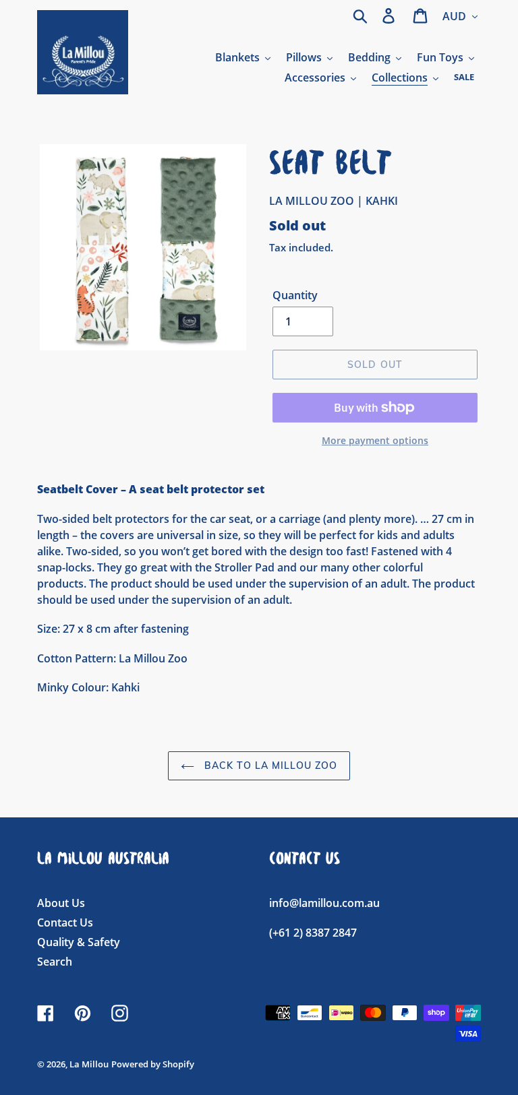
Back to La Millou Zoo (269, 765)
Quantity (295, 295)
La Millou (89, 1064)
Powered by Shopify (152, 1064)
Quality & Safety (78, 942)
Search (54, 961)
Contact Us (65, 922)
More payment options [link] (375, 440)
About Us (61, 903)
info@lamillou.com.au (324, 903)
